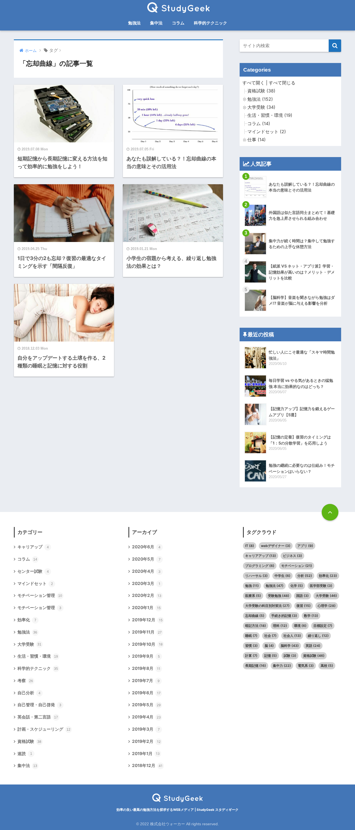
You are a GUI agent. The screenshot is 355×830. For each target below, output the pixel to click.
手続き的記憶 (284, 616)
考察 (25, 680)
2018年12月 (147, 765)
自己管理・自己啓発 (39, 704)
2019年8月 (146, 668)
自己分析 (28, 692)
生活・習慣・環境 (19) (269, 115)
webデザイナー (275, 546)
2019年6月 (146, 692)
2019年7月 (145, 680)
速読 (24, 753)
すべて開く (253, 82)
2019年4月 (146, 717)
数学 (311, 616)
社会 (270, 636)
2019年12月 (147, 619)
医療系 (253, 596)
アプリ (305, 546)
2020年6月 (146, 546)
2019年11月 (147, 632)
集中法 (156, 23)
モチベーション (296, 566)
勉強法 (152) (260, 99)
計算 (251, 656)
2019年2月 (146, 741)
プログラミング (259, 566)
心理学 (327, 606)
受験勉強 (278, 596)
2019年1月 (146, 753)
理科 (280, 626)
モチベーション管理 (39, 595)
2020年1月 (146, 607)
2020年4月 (146, 571)
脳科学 (290, 646)
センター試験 (33, 571)
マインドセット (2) (266, 131)
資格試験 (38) (261, 91)
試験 (290, 656)
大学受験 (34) (261, 107)
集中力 (282, 666)
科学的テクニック (210, 23)
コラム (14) (258, 123)
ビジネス (292, 556)
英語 (313, 646)
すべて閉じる (282, 82)
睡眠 (251, 636)
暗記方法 (255, 626)
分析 (304, 576)
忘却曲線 (254, 616)
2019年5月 (146, 704)
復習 (303, 606)
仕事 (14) (256, 139)
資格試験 (29, 741)
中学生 (282, 576)
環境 (300, 626)
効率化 (26, 619)
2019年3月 (146, 729)
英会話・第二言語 (37, 717)
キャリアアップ (260, 556)
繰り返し (318, 636)
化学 (296, 586)
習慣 (251, 646)
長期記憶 (255, 666)
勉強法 (134, 23)
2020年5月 (146, 559)
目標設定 (322, 626)
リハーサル (256, 576)
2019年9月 (146, 656)
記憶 (270, 656)
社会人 (292, 636)
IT (249, 546)
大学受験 (29, 644)
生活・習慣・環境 (37, 656)
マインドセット (35, 583)
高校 (327, 666)
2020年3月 (146, 583)
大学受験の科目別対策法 (267, 606)
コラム (178, 23)
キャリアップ (33, 546)
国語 (302, 596)
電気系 (306, 666)
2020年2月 (146, 595)
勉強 (252, 586)
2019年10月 (147, 644)
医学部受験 (321, 586)
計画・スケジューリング (43, 729)
